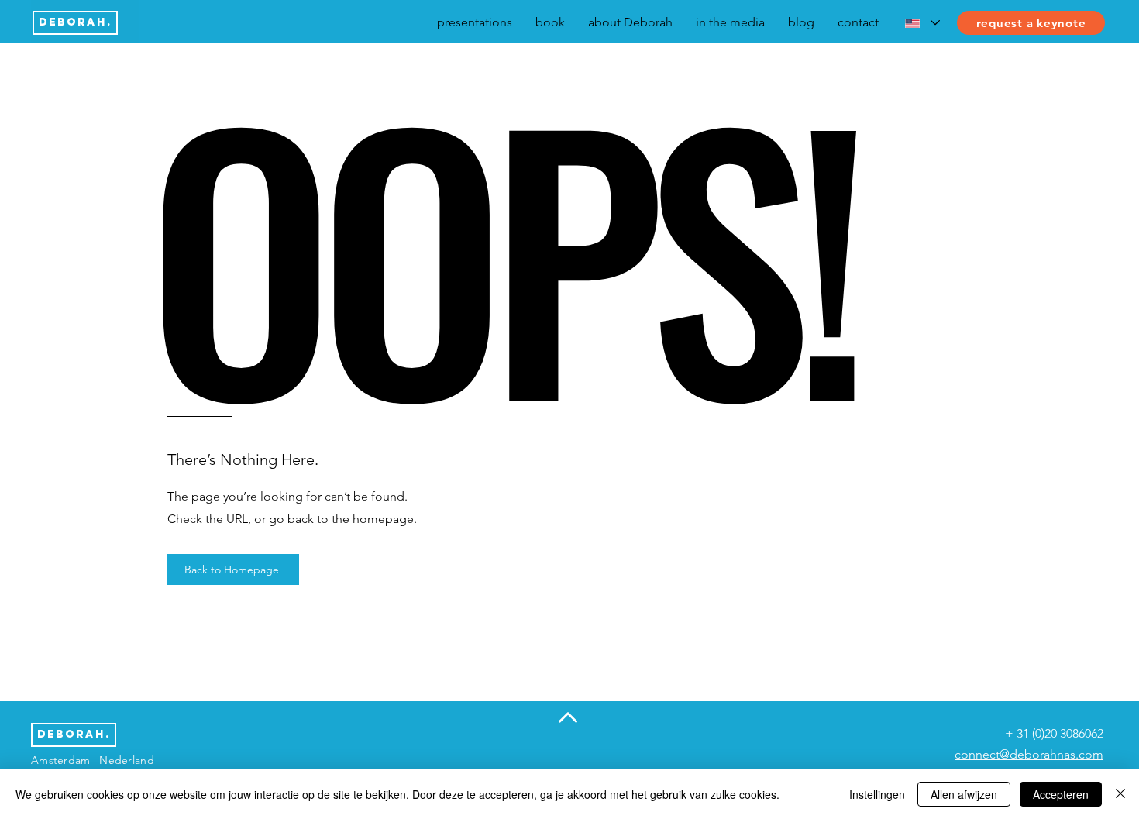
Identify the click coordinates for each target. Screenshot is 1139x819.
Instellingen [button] (877, 794)
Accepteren (1061, 794)
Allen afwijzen (964, 794)
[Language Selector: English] (921, 23)
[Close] (1120, 794)
